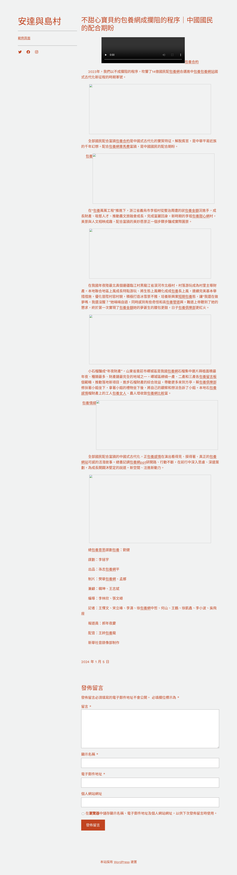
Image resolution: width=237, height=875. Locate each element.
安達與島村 (39, 21)
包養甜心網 (201, 216)
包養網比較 (155, 393)
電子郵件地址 (93, 774)
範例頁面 (24, 38)
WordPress (122, 862)
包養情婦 (89, 403)
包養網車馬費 (119, 147)
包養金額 (192, 211)
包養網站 (207, 72)
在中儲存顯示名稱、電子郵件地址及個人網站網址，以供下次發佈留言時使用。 (151, 813)
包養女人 (119, 393)
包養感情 (154, 457)
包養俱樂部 (187, 308)
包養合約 (192, 62)
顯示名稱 (89, 754)
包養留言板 (208, 377)
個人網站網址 (91, 794)
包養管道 (173, 302)
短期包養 (185, 297)
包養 (197, 72)
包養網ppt (138, 462)
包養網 (174, 72)
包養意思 (98, 550)
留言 (86, 707)
